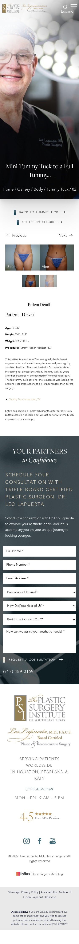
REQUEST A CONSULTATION (32, 659)
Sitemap (13, 892)
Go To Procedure (38, 222)
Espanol (67, 11)
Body (38, 190)
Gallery (23, 190)
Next (63, 236)
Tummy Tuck (57, 190)
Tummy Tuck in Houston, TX (24, 399)
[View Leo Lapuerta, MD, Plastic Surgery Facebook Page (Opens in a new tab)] (39, 843)
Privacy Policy (29, 892)
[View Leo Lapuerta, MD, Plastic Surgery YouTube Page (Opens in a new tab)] (52, 843)
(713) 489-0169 (18, 672)
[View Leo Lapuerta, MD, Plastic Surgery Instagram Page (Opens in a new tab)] (26, 843)
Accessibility (49, 892)
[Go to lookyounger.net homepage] (24, 8)
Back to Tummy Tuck (39, 212)
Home (8, 190)
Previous (18, 236)
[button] (74, 6)
